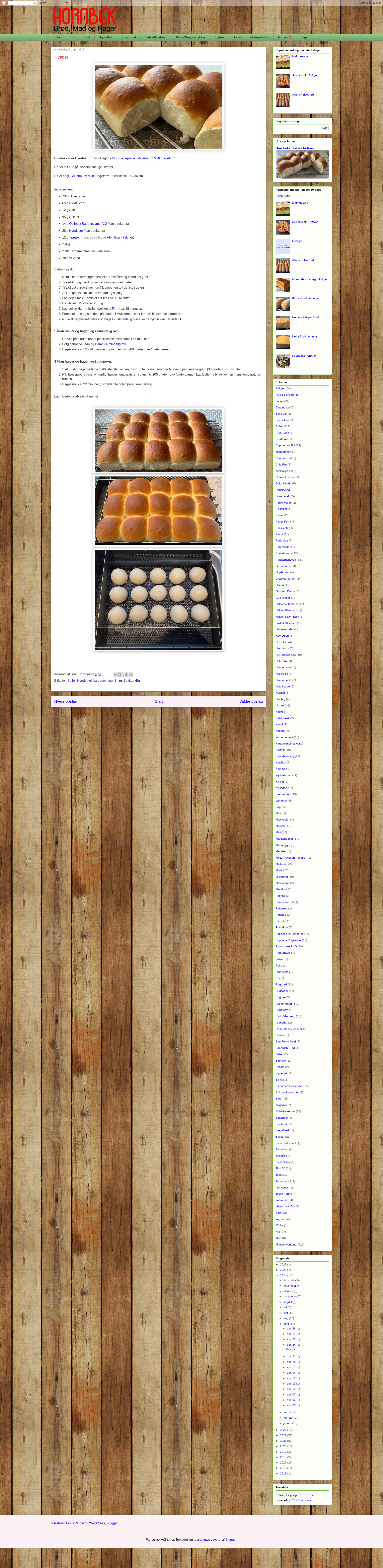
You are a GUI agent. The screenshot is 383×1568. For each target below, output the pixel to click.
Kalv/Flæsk (282, 718)
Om (72, 37)
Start (58, 37)
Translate (305, 1500)
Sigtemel (281, 1073)
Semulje (281, 1060)
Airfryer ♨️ (285, 37)
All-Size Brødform (287, 394)
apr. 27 (291, 1333)
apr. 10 (291, 1388)
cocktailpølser (284, 470)
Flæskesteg (283, 528)
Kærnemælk (283, 794)
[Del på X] (123, 675)
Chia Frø (281, 464)
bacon (279, 401)
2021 (283, 1440)
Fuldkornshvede (286, 559)
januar (287, 1423)
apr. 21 (291, 1356)
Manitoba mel (284, 838)
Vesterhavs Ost (285, 1206)
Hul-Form (282, 661)
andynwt (203, 1539)
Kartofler (281, 749)
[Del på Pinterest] (131, 675)
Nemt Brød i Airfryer (304, 336)
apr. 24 (291, 1344)
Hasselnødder (284, 629)
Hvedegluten (284, 667)
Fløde (279, 534)
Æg (137, 680)
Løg (278, 807)
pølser (280, 959)
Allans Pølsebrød (303, 94)
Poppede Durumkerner (290, 933)
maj (286, 1318)
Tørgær (74, 237)
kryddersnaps (284, 775)
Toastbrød (129, 37)
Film (104, 298)
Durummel (282, 496)
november (290, 1285)
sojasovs (281, 1104)
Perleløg (281, 914)
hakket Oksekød (286, 623)
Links (238, 37)
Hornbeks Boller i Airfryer (295, 148)
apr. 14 (291, 1372)
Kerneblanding (285, 756)
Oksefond (282, 876)
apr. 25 (291, 1339)
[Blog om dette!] (119, 675)
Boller (71, 680)
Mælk (279, 870)
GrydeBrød (106, 37)
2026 (283, 1264)
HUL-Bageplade (286, 654)
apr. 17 (291, 1367)
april (286, 1323)
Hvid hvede (283, 686)
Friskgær (297, 241)
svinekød (281, 1155)
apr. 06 (291, 1399)
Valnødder (282, 1200)
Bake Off (281, 413)
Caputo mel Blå (285, 445)
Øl (277, 1238)
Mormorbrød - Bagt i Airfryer (310, 279)
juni (286, 1312)
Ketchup (281, 762)
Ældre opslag (251, 701)
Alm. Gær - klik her (120, 237)
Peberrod (281, 908)
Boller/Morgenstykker (190, 37)
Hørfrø (280, 705)
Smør (118, 680)
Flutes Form (283, 521)
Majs (279, 813)
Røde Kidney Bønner (289, 1029)
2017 (283, 1462)
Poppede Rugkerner (288, 940)
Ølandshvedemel (286, 1244)
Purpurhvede (284, 952)
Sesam (280, 1066)
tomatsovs (282, 1187)
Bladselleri (282, 420)
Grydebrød (282, 572)
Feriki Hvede (284, 502)
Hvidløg (280, 699)
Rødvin (280, 1035)
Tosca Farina (284, 1193)
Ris (278, 978)
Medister (281, 851)
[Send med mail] (115, 675)
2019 (283, 1451)
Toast (279, 1174)
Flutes (279, 515)
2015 (283, 1473)
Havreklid (281, 642)
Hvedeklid (282, 673)
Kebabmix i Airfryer (304, 355)
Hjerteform (282, 648)
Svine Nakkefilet (286, 1143)
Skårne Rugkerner (287, 1092)
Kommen (281, 768)
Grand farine (284, 566)
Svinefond (282, 1149)
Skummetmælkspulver (290, 1086)
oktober (288, 1291)
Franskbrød (283, 553)
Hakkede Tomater (287, 604)
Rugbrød (220, 37)
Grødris (280, 585)
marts (287, 1412)
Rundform (282, 1009)
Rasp (279, 965)
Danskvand (283, 489)
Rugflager (282, 990)
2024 (283, 1275)
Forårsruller (283, 546)
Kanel (279, 724)
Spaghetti (282, 1117)
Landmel (281, 800)
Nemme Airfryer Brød (305, 317)
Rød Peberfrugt (285, 1016)
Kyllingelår (282, 787)
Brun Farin (282, 432)
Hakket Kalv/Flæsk (287, 616)
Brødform (282, 439)
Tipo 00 (280, 1168)
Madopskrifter (259, 37)
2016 (283, 1467)
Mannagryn (283, 845)
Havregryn (282, 635)
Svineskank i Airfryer (305, 75)
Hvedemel (84, 680)
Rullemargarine (285, 1003)
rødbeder (281, 1022)
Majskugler (282, 819)
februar (288, 1417)
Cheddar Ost (284, 458)
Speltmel (281, 1124)
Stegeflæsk (283, 1130)
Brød (87, 37)
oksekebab (282, 883)
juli (285, 1307)
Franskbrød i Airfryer (305, 298)
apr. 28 (291, 1328)
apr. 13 (291, 1378)
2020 (283, 1446)
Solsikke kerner (285, 1111)
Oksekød (281, 889)
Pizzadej (281, 921)
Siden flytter (283, 195)
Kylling (280, 781)
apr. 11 (291, 1383)
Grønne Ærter (284, 591)
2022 (283, 1435)
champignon (283, 451)
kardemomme (103, 680)
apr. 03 (291, 1405)
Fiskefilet (281, 508)
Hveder (290, 1349)
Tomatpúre (282, 1181)
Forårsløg (282, 540)
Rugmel (280, 997)
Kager (305, 37)
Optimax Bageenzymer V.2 (88, 223)
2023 (283, 1429)
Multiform (281, 864)
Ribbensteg (283, 971)
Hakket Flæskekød (287, 610)
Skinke (280, 1079)
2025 (283, 1269)
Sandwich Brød (285, 1047)
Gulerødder (283, 597)
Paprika (280, 895)
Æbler (279, 1225)
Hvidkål (280, 692)
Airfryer (280, 388)
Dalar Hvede (283, 483)
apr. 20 (291, 1361)
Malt (278, 832)
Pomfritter (282, 927)
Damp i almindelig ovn (111, 344)
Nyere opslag (65, 701)
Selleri (279, 1054)
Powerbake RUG (286, 946)
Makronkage (300, 56)
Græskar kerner (286, 578)
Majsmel (281, 825)
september (290, 1296)
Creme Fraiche (285, 477)
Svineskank (283, 1162)
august (288, 1302)
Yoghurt (280, 1219)
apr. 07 (291, 1394)
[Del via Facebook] (127, 675)
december (290, 1280)
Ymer (279, 1212)
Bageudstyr (283, 407)
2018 (283, 1457)
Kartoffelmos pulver (288, 743)
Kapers (280, 730)
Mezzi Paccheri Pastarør (291, 857)
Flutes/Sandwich (156, 37)
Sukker (128, 680)
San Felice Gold (286, 1041)
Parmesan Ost (285, 902)
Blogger (230, 1539)
